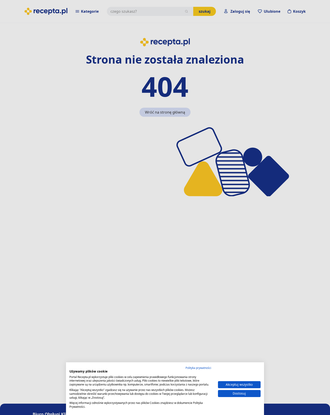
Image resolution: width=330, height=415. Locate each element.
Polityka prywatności (198, 368)
